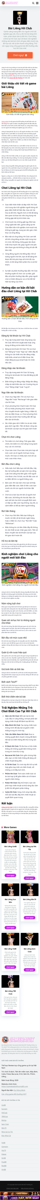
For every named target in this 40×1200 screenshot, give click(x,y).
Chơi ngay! (19, 55)
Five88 (4, 1162)
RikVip (4, 1120)
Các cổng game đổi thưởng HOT (14, 1094)
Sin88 (4, 1158)
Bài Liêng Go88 (10, 846)
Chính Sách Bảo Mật (12, 1188)
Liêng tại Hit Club (7, 807)
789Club (5, 1116)
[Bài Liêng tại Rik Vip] (29, 837)
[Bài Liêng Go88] (10, 837)
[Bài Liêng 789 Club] (10, 981)
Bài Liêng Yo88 (10, 949)
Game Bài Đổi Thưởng (16, 78)
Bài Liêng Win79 (29, 899)
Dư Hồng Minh (19, 1090)
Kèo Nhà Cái (6, 1136)
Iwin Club (5, 1124)
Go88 (4, 1105)
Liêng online (5, 121)
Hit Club (11, 74)
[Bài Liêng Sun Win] (10, 889)
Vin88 (4, 1169)
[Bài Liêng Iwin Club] (29, 939)
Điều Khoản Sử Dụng (27, 1188)
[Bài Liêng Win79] (29, 889)
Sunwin (4, 1109)
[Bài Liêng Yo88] (10, 939)
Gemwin (5, 1147)
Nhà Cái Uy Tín (7, 1132)
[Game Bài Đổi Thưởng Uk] (10, 3)
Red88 (4, 1166)
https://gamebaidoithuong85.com (15, 1086)
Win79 (4, 1128)
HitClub (4, 1113)
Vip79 (4, 1150)
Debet (4, 1154)
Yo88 (3, 1143)
